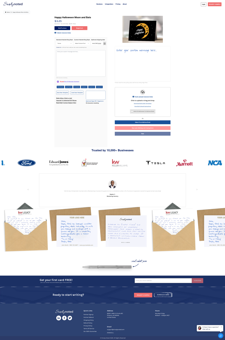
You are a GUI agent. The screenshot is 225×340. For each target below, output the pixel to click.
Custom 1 (84, 87)
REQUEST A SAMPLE (214, 4)
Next (142, 133)
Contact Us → (110, 332)
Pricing (118, 4)
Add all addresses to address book (144, 111)
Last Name (69, 87)
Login (203, 4)
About (125, 4)
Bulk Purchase (62, 28)
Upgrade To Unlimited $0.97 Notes (66, 100)
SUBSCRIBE (197, 280)
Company (76, 87)
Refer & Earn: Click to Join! (64, 98)
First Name (60, 87)
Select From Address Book (142, 122)
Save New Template (62, 92)
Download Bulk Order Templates (142, 103)
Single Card (79, 28)
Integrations (109, 4)
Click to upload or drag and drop (142, 100)
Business (100, 4)
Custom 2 (91, 87)
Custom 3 (99, 87)
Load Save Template (77, 92)
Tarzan (59, 43)
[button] (28, 189)
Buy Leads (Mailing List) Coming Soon (142, 128)
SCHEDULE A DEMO (163, 295)
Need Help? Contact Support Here (66, 102)
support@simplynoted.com (115, 329)
